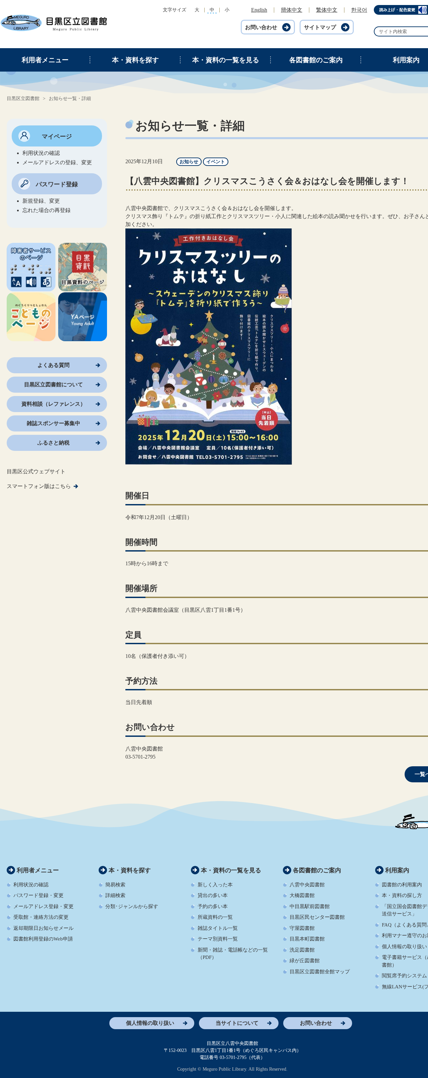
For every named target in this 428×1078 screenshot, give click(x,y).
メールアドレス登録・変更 (43, 906)
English (259, 10)
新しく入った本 (215, 884)
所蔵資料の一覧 (215, 917)
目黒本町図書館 (307, 939)
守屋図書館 (302, 928)
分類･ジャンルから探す (131, 906)
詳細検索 (115, 895)
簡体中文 (291, 10)
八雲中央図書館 (307, 884)
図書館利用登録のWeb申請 (43, 939)
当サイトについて (237, 1023)
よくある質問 (53, 365)
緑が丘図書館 (305, 960)
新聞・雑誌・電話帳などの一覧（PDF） (233, 953)
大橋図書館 (302, 895)
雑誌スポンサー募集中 (53, 423)
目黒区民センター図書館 (317, 917)
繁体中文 (326, 10)
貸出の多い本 (213, 895)
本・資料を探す (135, 60)
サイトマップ (320, 27)
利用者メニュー (45, 60)
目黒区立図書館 (23, 98)
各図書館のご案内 (316, 60)
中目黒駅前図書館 (310, 906)
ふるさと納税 (53, 443)
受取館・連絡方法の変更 (41, 917)
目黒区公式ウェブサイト (36, 471)
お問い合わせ (261, 27)
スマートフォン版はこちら (39, 486)
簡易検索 (115, 884)
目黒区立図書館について (53, 384)
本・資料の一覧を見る (225, 60)
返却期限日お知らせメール (43, 928)
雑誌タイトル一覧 (218, 928)
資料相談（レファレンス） (53, 404)
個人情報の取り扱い (150, 1023)
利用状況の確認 (30, 884)
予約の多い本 (213, 906)
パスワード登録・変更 (38, 895)
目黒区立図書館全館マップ (320, 971)
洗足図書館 (302, 950)
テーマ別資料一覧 (218, 939)
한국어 (359, 10)
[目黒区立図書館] (53, 30)
